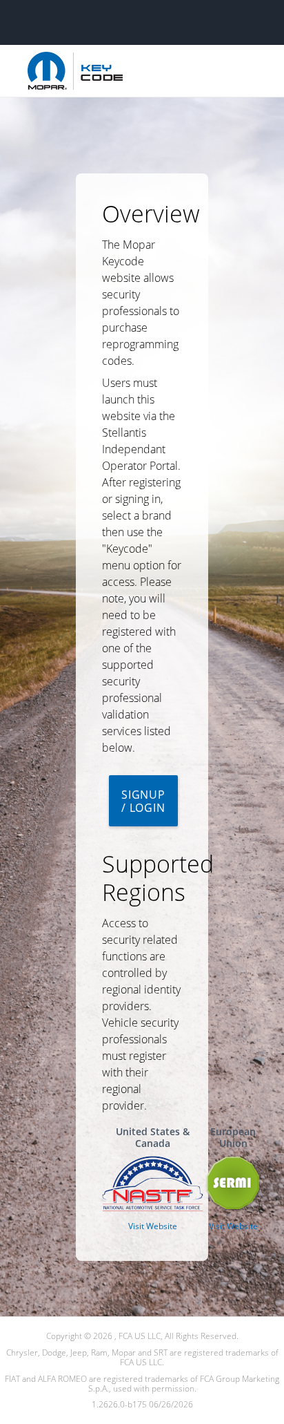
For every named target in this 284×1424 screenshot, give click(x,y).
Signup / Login (143, 801)
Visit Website (152, 1226)
